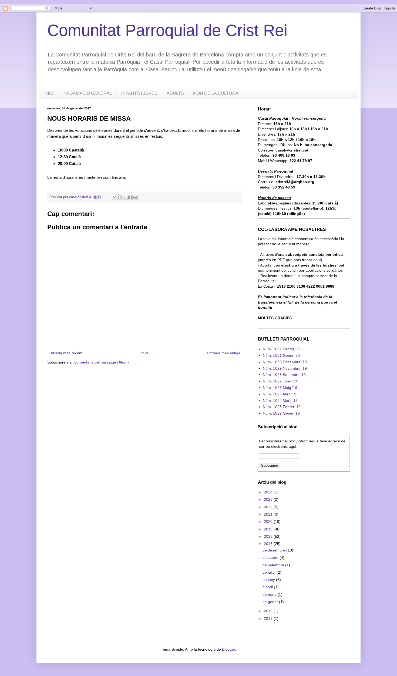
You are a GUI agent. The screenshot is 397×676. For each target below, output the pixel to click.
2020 (269, 521)
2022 (269, 507)
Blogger (228, 649)
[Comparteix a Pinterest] (135, 197)
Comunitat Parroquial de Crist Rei (167, 30)
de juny (269, 579)
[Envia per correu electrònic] (114, 197)
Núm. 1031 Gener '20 (281, 355)
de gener (271, 602)
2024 (269, 492)
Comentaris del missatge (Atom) (101, 362)
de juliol (270, 572)
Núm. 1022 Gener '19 (281, 413)
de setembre (274, 565)
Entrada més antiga (223, 353)
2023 (269, 499)
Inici (144, 353)
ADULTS (175, 93)
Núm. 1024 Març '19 (280, 400)
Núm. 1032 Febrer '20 (282, 349)
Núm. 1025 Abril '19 (279, 394)
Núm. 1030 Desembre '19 (285, 362)
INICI (48, 93)
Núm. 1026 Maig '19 (280, 387)
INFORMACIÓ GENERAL (87, 93)
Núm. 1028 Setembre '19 (284, 374)
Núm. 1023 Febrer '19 (282, 407)
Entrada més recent (65, 353)
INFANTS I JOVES (139, 93)
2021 (269, 514)
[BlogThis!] (119, 197)
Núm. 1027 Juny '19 (280, 381)
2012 (269, 618)
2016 (269, 611)
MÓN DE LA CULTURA (215, 93)
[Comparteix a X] (124, 197)
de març (270, 594)
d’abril (268, 587)
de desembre (274, 550)
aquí (317, 260)
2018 (269, 536)
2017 (269, 544)
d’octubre (271, 557)
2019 (269, 529)
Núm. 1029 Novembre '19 (285, 368)
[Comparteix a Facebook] (130, 197)
